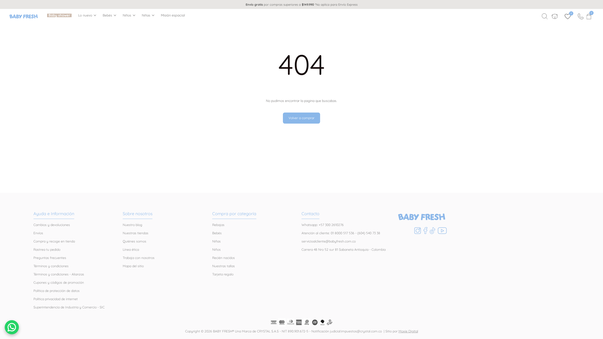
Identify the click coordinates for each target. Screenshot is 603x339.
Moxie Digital (408, 331)
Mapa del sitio (133, 266)
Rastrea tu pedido (46, 249)
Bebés (107, 15)
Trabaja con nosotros (139, 258)
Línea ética (131, 249)
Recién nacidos (223, 258)
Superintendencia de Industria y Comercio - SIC (69, 307)
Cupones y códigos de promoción (58, 282)
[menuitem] (59, 15)
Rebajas (218, 225)
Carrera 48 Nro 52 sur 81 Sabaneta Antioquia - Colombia (344, 249)
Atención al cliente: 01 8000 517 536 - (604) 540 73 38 (341, 233)
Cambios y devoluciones (51, 225)
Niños (127, 15)
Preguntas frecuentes (49, 258)
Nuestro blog (132, 225)
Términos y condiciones (51, 266)
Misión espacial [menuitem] (173, 15)
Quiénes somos (134, 241)
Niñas (146, 15)
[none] (87, 15)
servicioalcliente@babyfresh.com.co (329, 241)
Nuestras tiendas (135, 233)
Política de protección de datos (56, 291)
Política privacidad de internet (55, 299)
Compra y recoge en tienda (54, 241)
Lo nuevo (85, 15)
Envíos (38, 233)
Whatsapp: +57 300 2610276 (323, 225)
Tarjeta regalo (222, 274)
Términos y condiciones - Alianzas (58, 274)
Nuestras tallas (223, 266)
